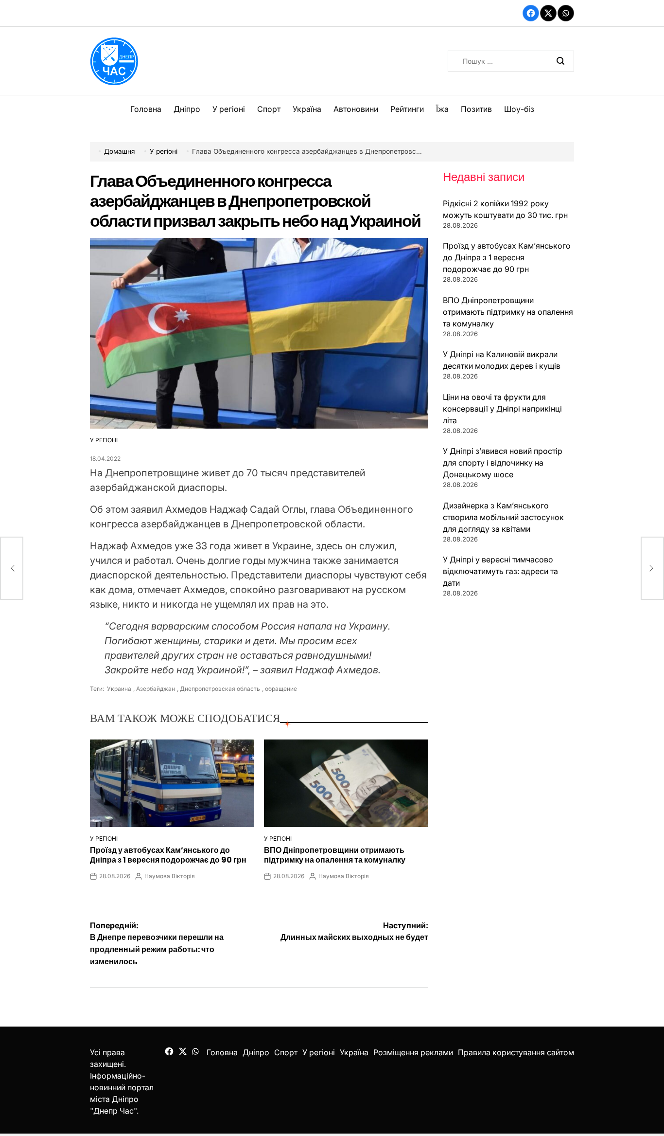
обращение (281, 688)
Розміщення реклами (413, 1052)
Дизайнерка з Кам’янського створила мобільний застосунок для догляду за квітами (503, 517)
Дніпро (187, 109)
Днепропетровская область (220, 688)
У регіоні (228, 109)
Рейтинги (407, 109)
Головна (145, 109)
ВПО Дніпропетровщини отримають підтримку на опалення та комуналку (334, 855)
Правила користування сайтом (516, 1052)
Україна (307, 109)
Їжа (442, 109)
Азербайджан (155, 688)
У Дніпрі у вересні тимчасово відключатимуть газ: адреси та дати (500, 571)
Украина (118, 688)
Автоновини (355, 109)
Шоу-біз (519, 109)
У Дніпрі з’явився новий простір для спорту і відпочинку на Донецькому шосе (502, 462)
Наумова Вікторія (169, 876)
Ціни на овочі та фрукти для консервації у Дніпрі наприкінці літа (502, 408)
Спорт (268, 109)
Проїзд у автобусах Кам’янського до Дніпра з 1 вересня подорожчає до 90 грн (168, 855)
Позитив (476, 109)
